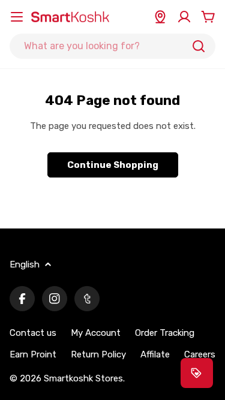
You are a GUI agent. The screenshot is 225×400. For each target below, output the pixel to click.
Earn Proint (33, 354)
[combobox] (112, 46)
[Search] (198, 46)
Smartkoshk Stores (83, 378)
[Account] (184, 17)
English (25, 264)
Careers (199, 354)
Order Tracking (164, 332)
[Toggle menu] (17, 17)
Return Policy (98, 354)
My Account (96, 332)
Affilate (155, 354)
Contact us (33, 332)
